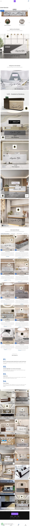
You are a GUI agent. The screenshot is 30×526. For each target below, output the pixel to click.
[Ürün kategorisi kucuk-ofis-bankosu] (8, 22)
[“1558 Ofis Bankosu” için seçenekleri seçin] (15, 320)
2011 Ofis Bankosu (22, 275)
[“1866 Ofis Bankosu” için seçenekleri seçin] (1, 250)
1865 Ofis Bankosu (22, 299)
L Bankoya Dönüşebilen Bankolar (4, 255)
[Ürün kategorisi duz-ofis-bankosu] (22, 22)
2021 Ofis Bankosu (7, 321)
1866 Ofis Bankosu (7, 251)
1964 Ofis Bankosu (7, 299)
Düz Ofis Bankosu (19, 254)
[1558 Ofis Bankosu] (22, 313)
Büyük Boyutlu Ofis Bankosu (9, 346)
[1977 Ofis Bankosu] (8, 267)
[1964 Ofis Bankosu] (8, 291)
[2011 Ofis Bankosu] (22, 267)
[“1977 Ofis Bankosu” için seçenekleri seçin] (1, 274)
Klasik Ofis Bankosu (24, 255)
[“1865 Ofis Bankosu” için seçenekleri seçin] (15, 298)
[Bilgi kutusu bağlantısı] (14, 361)
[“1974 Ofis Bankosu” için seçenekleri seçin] (1, 343)
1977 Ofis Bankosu (7, 275)
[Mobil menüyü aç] (1, 1)
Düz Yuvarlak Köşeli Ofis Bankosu (10, 254)
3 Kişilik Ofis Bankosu (8, 252)
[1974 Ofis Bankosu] (8, 336)
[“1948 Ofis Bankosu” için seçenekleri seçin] (15, 250)
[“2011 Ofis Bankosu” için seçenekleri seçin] (15, 274)
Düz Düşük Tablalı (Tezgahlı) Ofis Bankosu (7, 253)
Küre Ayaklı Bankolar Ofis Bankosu (19, 279)
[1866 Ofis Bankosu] (8, 243)
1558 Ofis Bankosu (22, 321)
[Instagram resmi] (22, 396)
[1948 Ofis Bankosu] (22, 243)
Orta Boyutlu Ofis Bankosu (11, 255)
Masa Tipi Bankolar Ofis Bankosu (23, 256)
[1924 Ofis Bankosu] (22, 336)
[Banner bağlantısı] (14, 46)
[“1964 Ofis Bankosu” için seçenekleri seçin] (1, 298)
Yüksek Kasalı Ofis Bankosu (9, 303)
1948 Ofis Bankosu (22, 251)
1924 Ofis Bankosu (22, 344)
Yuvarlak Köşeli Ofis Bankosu (4, 254)
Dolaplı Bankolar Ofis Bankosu (22, 253)
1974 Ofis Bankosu (7, 344)
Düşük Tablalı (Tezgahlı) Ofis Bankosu (8, 253)
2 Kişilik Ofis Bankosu (3, 252)
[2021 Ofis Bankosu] (8, 313)
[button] (29, 22)
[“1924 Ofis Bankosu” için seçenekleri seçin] (15, 343)
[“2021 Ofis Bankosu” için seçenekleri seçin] (1, 320)
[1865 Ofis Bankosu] (22, 291)
